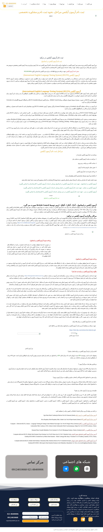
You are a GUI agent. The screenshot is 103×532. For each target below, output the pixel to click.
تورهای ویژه (53, 4)
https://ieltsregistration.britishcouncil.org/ (34, 275)
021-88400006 (11, 3)
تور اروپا (62, 4)
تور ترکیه (80, 4)
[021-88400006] (3, 3)
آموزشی (25, 4)
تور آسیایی (71, 4)
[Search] (4, 6)
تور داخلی (89, 4)
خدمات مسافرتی (35, 4)
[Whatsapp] (75, 519)
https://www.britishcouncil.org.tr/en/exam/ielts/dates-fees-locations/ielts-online (82, 227)
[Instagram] (90, 519)
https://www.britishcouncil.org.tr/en (26, 222)
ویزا (45, 4)
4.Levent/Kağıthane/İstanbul (85, 443)
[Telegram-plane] (83, 519)
